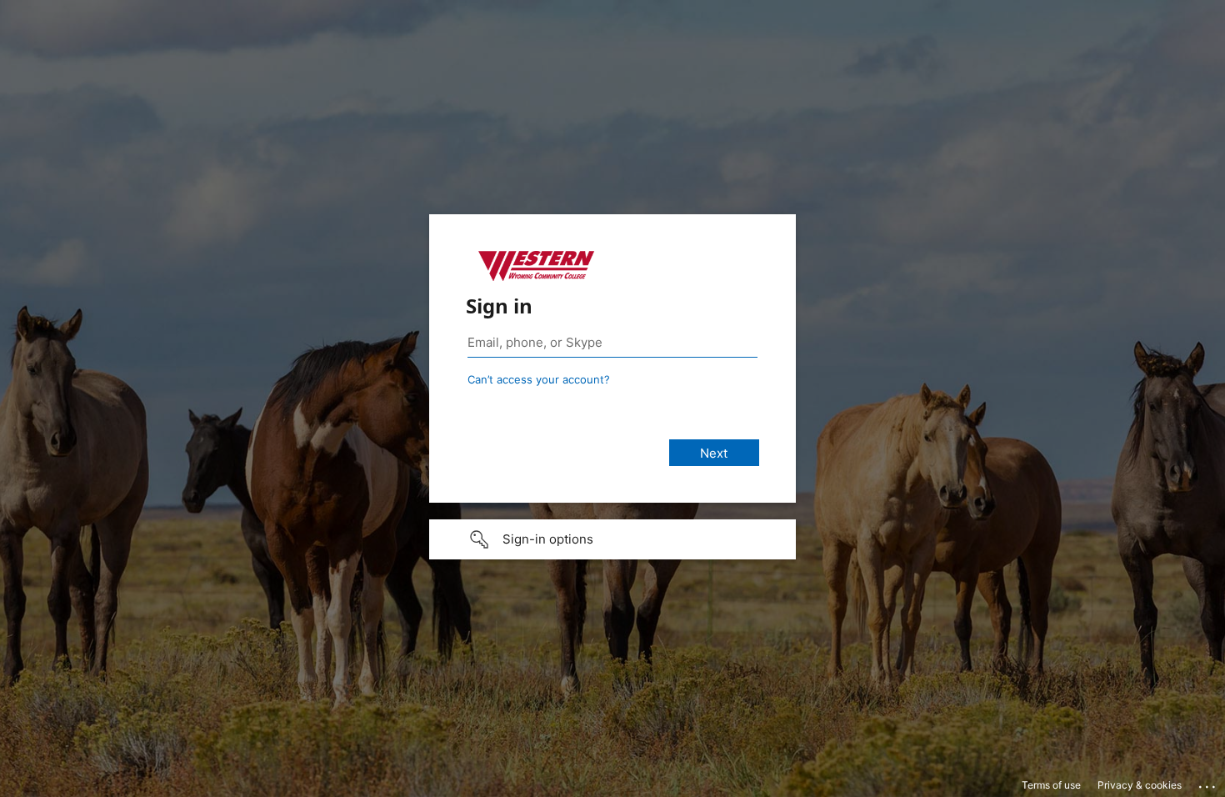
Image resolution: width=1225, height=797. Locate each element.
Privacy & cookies (1140, 785)
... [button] (1208, 782)
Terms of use (1051, 785)
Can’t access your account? (539, 379)
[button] (612, 539)
